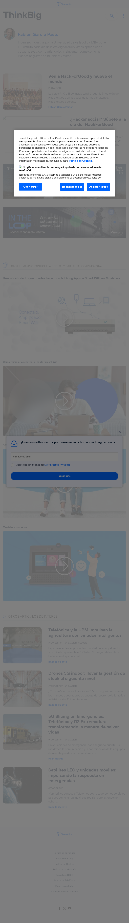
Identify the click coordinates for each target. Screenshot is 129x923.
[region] (64, 163)
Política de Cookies (80, 160)
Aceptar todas (98, 186)
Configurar (30, 186)
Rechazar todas (72, 186)
